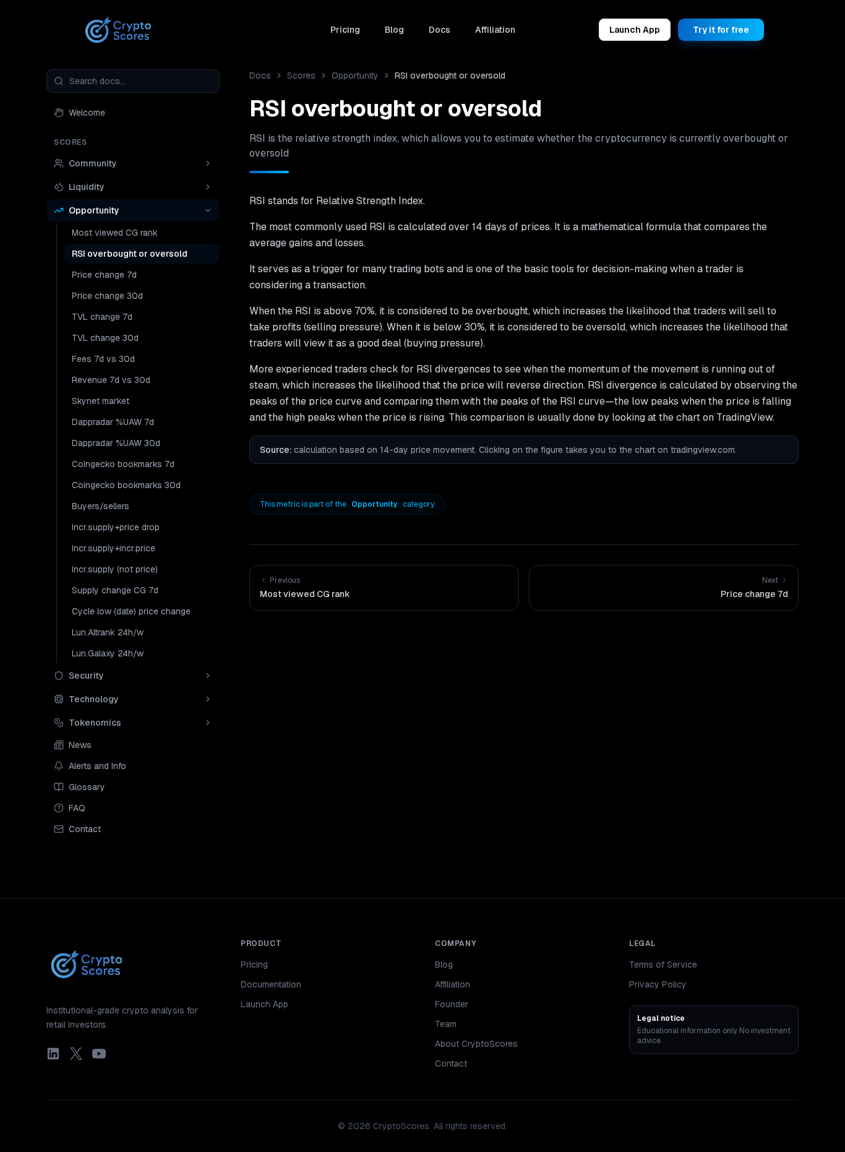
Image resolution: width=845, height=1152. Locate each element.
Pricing (345, 29)
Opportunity (355, 75)
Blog (394, 29)
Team (446, 1023)
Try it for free (721, 29)
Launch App (634, 29)
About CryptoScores (476, 1043)
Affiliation (495, 29)
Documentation (271, 984)
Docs (439, 29)
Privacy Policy (658, 984)
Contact (451, 1063)
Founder (451, 1004)
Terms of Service (663, 964)
